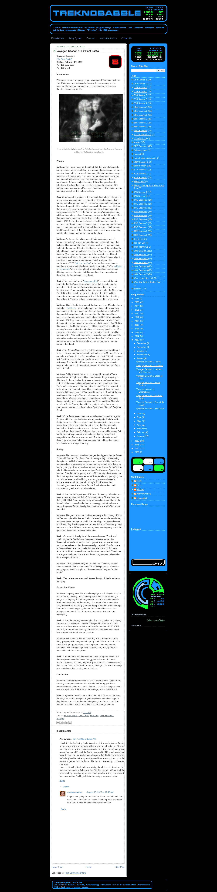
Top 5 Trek (139, 239)
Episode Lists (57, 38)
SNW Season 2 (141, 166)
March (140, 429)
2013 (137, 340)
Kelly (139, 481)
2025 (137, 299)
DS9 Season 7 (140, 103)
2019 (137, 317)
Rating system (140, 150)
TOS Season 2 (140, 231)
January (141, 436)
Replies (66, 787)
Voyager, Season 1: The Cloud (150, 409)
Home (88, 867)
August (140, 358)
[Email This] (58, 722)
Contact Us (126, 38)
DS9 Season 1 (140, 80)
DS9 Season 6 (140, 99)
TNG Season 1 (140, 200)
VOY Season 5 (141, 266)
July (139, 413)
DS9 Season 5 (140, 95)
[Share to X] (64, 722)
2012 (137, 441)
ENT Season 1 (140, 119)
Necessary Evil (91, 281)
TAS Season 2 (140, 196)
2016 (137, 329)
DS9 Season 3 (140, 87)
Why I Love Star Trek (143, 278)
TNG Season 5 (140, 216)
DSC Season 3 (140, 115)
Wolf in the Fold (83, 263)
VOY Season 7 (141, 274)
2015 (137, 333)
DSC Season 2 (140, 111)
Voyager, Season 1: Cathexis (149, 366)
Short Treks (139, 181)
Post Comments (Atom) (75, 873)
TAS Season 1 (140, 192)
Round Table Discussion (145, 158)
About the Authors (108, 38)
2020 (137, 314)
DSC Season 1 (140, 107)
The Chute (71, 308)
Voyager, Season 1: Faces (148, 362)
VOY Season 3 (141, 259)
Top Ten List (139, 243)
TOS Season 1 (140, 227)
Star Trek (94, 716)
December (142, 343)
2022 (137, 306)
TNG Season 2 (140, 204)
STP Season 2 (140, 174)
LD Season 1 (140, 138)
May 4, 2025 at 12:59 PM (84, 739)
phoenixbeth (142, 498)
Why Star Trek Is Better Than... (148, 282)
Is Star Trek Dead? (142, 134)
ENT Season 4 (140, 130)
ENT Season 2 (140, 123)
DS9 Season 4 (140, 91)
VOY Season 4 (141, 263)
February (141, 432)
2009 (137, 452)
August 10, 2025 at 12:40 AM (100, 792)
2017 (137, 325)
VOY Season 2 (141, 255)
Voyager (60, 719)
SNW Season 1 (141, 162)
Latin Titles (83, 716)
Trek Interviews (141, 247)
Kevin (139, 485)
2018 (137, 321)
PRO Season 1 (141, 146)
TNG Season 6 (140, 219)
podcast (137, 289)
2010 (137, 449)
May (139, 421)
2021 (137, 310)
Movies (137, 142)
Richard (140, 489)
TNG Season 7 (140, 223)
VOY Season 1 (107, 716)
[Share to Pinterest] (70, 722)
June (139, 417)
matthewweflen (74, 792)
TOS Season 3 (140, 235)
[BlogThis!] (61, 722)
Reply (62, 780)
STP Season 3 (140, 177)
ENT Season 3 (140, 127)
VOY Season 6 (141, 270)
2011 (137, 445)
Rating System (75, 38)
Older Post (120, 867)
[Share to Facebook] (67, 722)
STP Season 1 (140, 170)
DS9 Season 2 (140, 84)
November (142, 347)
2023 (137, 302)
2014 (137, 336)
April (139, 425)
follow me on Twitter (156, 620)
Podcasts (91, 38)
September (142, 355)
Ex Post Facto (70, 716)
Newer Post (57, 867)
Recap (137, 154)
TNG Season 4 (140, 212)
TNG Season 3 (140, 208)
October (141, 351)
